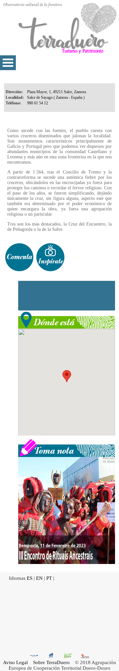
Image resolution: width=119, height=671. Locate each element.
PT (49, 578)
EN (39, 578)
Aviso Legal (15, 662)
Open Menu (8, 62)
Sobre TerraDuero (51, 662)
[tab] (19, 257)
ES (29, 578)
